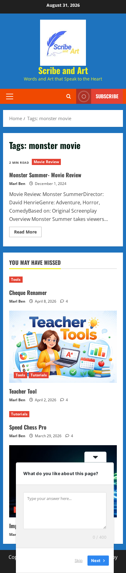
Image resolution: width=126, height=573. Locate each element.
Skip (79, 560)
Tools (16, 279)
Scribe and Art (63, 70)
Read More (28, 233)
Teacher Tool (23, 391)
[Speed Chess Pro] (63, 414)
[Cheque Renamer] (63, 279)
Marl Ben (17, 183)
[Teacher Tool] (63, 347)
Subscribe (107, 96)
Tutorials (39, 375)
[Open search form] (68, 96)
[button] (9, 96)
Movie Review (46, 161)
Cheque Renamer (28, 292)
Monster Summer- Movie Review (45, 175)
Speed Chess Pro (27, 427)
